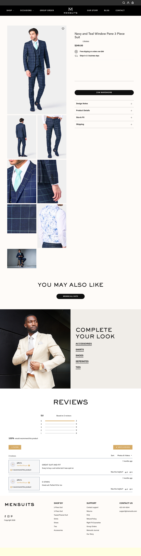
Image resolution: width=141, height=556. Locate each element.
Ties (55, 526)
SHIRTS (80, 350)
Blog (106, 10)
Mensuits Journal (93, 530)
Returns (89, 511)
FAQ (88, 515)
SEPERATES (82, 361)
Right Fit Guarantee (94, 523)
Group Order (47, 10)
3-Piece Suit (58, 511)
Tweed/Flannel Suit (61, 515)
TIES (78, 367)
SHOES (79, 356)
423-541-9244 (124, 507)
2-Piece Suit (58, 507)
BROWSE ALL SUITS (70, 296)
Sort (113, 455)
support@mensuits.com (128, 511)
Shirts (56, 519)
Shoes (56, 523)
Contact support (92, 507)
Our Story (92, 10)
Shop (9, 10)
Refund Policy (92, 519)
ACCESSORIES (84, 344)
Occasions (26, 10)
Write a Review (125, 448)
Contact (120, 10)
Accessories (58, 530)
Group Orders (92, 526)
